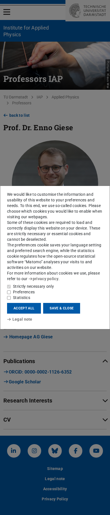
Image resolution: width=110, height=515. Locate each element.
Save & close (62, 308)
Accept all (24, 308)
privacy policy (45, 278)
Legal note (22, 319)
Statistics (21, 297)
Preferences (24, 292)
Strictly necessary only (33, 286)
